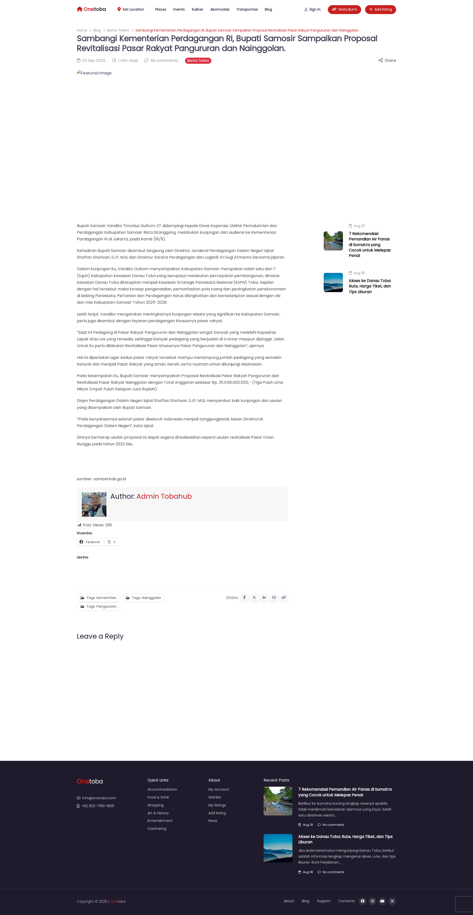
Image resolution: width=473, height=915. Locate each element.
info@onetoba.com (99, 798)
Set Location (133, 9)
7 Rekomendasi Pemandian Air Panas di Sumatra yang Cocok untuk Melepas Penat (370, 245)
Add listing (383, 9)
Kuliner (197, 9)
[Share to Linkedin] (264, 597)
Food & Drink (158, 797)
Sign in (315, 9)
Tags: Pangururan (101, 606)
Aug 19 (359, 225)
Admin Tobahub (164, 496)
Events (179, 9)
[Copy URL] (284, 597)
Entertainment (160, 820)
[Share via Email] (274, 597)
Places (160, 9)
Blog (268, 9)
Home (82, 30)
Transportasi (247, 9)
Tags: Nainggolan (146, 597)
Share (390, 60)
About (289, 900)
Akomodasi (219, 9)
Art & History (158, 813)
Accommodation (162, 789)
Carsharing (157, 828)
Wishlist (214, 797)
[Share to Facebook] (244, 597)
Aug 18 (359, 272)
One (114, 901)
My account (218, 789)
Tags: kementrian (101, 597)
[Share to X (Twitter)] (254, 597)
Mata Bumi (347, 9)
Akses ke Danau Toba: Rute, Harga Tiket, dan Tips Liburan (370, 286)
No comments (333, 825)
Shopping (156, 805)
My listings (217, 805)
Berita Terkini (118, 30)
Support (324, 900)
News (212, 820)
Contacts (346, 900)
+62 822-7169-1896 (98, 805)
